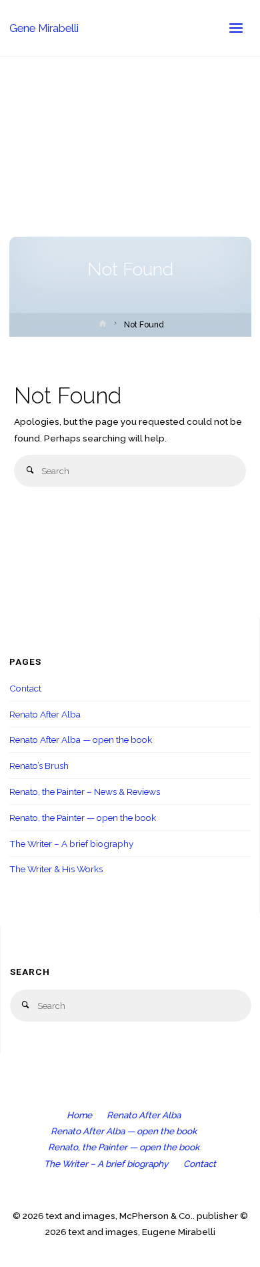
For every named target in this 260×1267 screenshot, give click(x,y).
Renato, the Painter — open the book (82, 817)
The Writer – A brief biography (71, 843)
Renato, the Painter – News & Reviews (84, 791)
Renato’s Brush (39, 765)
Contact (25, 688)
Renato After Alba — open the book (80, 739)
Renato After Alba (45, 714)
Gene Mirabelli (44, 27)
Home (79, 1115)
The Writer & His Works (56, 869)
